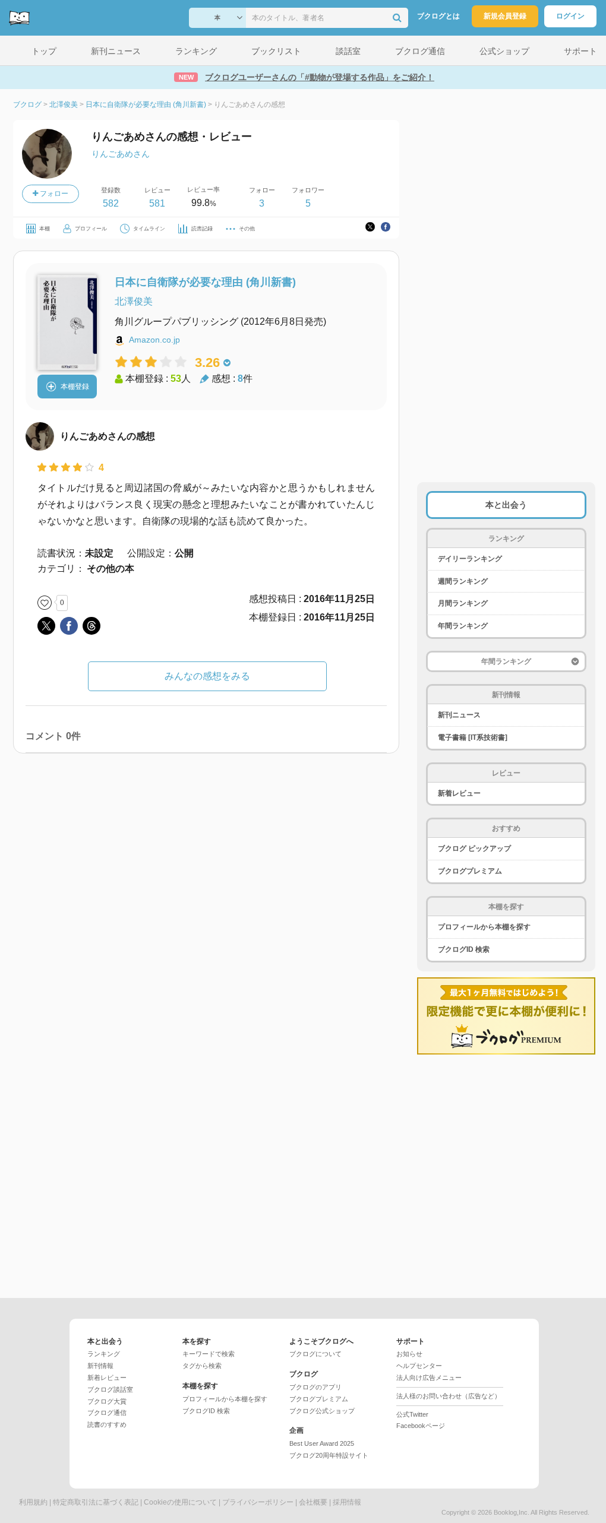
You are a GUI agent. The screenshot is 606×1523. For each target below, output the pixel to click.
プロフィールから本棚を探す (484, 927)
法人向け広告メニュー (429, 1377)
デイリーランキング (470, 559)
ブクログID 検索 (464, 949)
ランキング (103, 1353)
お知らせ (409, 1353)
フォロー (53, 193)
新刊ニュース (459, 715)
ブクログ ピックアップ (474, 848)
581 (157, 203)
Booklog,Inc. (511, 1512)
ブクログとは (438, 16)
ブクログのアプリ (315, 1387)
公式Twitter (412, 1414)
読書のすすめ (107, 1424)
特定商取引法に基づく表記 (95, 1502)
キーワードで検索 (208, 1353)
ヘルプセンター (419, 1365)
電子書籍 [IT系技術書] (472, 737)
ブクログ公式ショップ (322, 1410)
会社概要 (313, 1502)
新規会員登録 (505, 16)
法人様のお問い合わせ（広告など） (448, 1395)
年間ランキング (463, 626)
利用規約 (33, 1502)
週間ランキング (463, 581)
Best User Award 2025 (321, 1443)
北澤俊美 (134, 301)
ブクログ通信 (107, 1412)
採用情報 (347, 1502)
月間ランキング (463, 603)
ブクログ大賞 (107, 1401)
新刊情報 (100, 1365)
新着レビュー (459, 793)
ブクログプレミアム (470, 871)
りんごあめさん (120, 154)
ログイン (570, 16)
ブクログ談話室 (110, 1389)
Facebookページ (420, 1425)
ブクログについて (315, 1353)
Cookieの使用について (180, 1502)
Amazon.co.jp (154, 339)
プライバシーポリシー (257, 1502)
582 (111, 203)
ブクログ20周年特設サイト (328, 1455)
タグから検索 (202, 1365)
